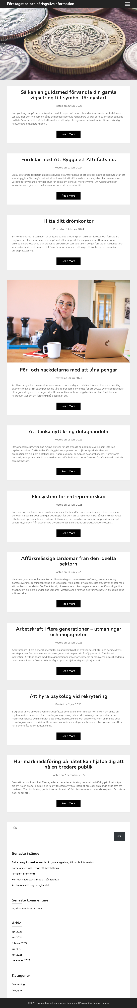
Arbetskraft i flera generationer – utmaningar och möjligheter (68, 632)
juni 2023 (17, 954)
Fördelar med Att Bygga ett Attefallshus (68, 159)
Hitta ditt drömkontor (68, 221)
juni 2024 (17, 937)
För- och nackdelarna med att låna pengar (68, 369)
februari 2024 (19, 943)
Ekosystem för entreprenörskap (68, 496)
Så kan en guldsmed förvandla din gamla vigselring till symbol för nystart (68, 95)
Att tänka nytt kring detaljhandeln (68, 431)
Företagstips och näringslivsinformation (40, 3)
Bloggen (17, 990)
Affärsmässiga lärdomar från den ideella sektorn (68, 561)
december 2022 (21, 960)
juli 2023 (17, 949)
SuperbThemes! (101, 1003)
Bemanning (18, 984)
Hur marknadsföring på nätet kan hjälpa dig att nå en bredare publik (69, 764)
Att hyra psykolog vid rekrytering (68, 696)
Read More (68, 134)
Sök (14, 828)
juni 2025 (17, 932)
